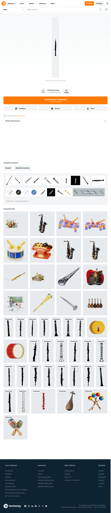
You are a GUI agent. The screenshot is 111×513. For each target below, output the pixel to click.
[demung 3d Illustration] (42, 250)
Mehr (53, 3)
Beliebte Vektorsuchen (46, 480)
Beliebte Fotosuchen (45, 483)
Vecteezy (8, 474)
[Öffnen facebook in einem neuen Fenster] (25, 506)
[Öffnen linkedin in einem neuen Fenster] (32, 506)
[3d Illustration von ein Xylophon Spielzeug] (68, 223)
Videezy (7, 477)
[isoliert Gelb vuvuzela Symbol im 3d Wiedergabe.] (42, 303)
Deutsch (100, 480)
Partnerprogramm (44, 477)
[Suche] (99, 9)
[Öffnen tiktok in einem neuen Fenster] (39, 506)
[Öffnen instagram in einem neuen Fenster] (29, 506)
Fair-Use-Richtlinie (98, 507)
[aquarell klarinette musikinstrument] (68, 276)
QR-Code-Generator (12, 496)
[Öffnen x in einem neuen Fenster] (43, 506)
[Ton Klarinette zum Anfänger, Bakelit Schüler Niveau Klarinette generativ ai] (43, 401)
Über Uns (67, 477)
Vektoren (10, 3)
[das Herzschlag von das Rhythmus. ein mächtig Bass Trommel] (15, 351)
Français (100, 483)
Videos (31, 3)
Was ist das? (21, 116)
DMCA (40, 474)
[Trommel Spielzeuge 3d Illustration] (15, 250)
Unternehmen (10, 480)
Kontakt (67, 474)
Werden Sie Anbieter (71, 480)
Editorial (42, 3)
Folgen (65, 92)
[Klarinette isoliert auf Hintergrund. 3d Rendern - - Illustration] (68, 303)
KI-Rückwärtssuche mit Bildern (16, 490)
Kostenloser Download (55, 100)
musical (8, 168)
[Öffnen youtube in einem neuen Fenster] (46, 506)
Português (100, 477)
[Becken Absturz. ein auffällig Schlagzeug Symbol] (97, 327)
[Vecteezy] (3, 3)
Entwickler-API (10, 486)
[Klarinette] (8, 327)
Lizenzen (41, 471)
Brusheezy (8, 471)
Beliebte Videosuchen (45, 486)
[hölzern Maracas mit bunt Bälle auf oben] (95, 401)
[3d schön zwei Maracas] (15, 427)
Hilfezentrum (69, 471)
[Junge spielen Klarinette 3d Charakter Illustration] (95, 276)
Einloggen (98, 3)
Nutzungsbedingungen (67, 507)
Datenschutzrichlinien (84, 507)
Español (100, 474)
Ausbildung (9, 483)
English (99, 471)
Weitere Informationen (12, 121)
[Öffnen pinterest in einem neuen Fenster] (36, 506)
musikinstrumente (22, 168)
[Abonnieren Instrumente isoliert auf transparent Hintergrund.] (95, 303)
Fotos (22, 3)
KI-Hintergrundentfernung (14, 493)
